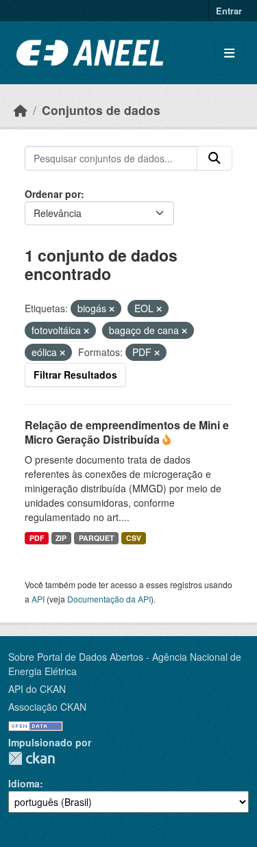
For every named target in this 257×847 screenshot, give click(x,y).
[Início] (20, 109)
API (38, 599)
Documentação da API (109, 599)
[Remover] (111, 308)
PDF (36, 538)
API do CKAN (37, 689)
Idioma (24, 783)
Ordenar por (53, 194)
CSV (133, 538)
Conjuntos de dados (101, 109)
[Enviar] (214, 158)
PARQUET (96, 538)
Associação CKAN (47, 706)
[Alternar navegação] (229, 53)
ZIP (61, 538)
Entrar (229, 10)
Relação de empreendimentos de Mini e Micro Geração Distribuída (127, 432)
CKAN (31, 758)
